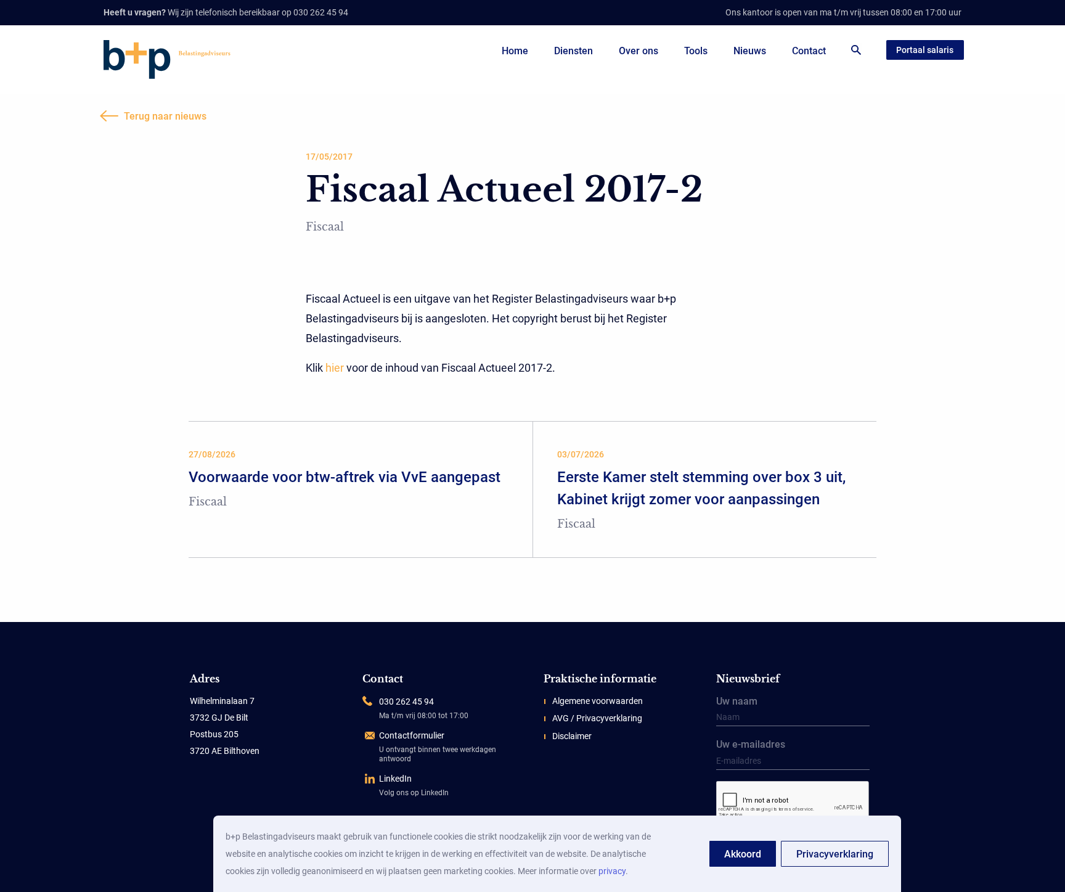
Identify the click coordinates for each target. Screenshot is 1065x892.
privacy (612, 871)
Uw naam (736, 702)
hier (334, 367)
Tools (696, 51)
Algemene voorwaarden (597, 701)
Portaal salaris (924, 50)
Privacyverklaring (834, 854)
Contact (809, 51)
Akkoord (742, 854)
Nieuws (749, 51)
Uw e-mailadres (750, 745)
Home (515, 51)
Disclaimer (572, 736)
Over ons (638, 51)
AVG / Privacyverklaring (597, 718)
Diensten (573, 51)
